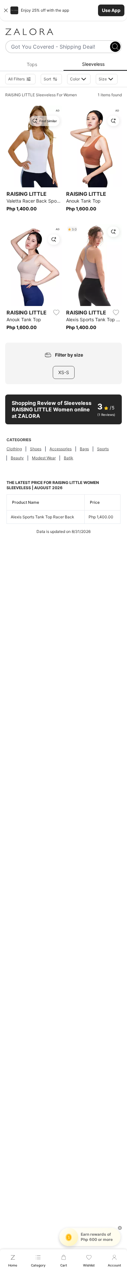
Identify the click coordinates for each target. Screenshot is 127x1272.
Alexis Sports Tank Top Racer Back (42, 516)
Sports (103, 448)
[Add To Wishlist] (56, 312)
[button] (63, 10)
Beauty (17, 457)
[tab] (32, 64)
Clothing (14, 448)
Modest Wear (44, 457)
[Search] (115, 46)
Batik (68, 457)
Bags (84, 448)
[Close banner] (6, 10)
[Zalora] (63, 32)
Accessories (60, 448)
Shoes (35, 448)
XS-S (63, 372)
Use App (111, 10)
